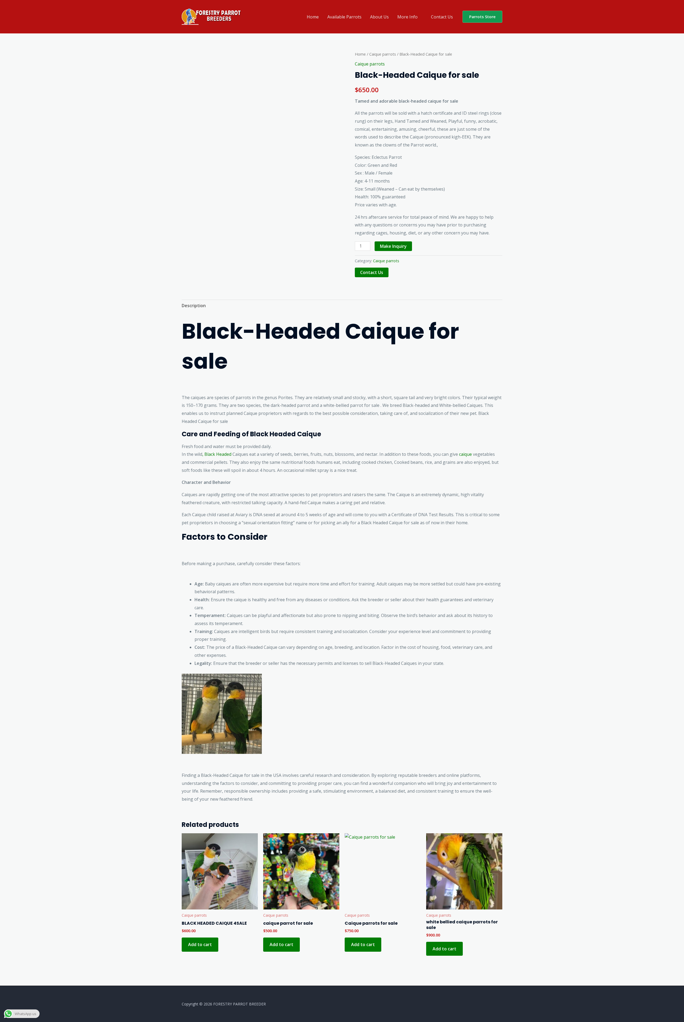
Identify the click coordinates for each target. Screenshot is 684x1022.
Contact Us (442, 17)
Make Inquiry (393, 246)
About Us (379, 17)
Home (313, 17)
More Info (407, 17)
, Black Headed (216, 454)
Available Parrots (344, 17)
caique (465, 454)
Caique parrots (382, 54)
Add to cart (200, 944)
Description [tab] (194, 305)
